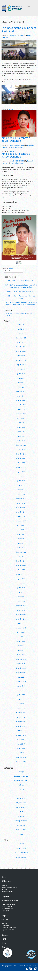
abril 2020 (21, 597)
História (4, 885)
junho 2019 (21, 641)
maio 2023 (21, 432)
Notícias (10, 109)
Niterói (21, 812)
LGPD (4, 939)
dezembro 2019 (21, 614)
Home (4, 877)
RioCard (4, 924)
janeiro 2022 (21, 503)
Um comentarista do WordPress (16, 313)
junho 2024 (21, 374)
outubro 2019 (21, 623)
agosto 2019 (21, 632)
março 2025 (21, 333)
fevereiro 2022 (21, 499)
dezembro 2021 (21, 507)
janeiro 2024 (21, 396)
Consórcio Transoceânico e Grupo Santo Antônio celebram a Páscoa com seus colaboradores (21, 303)
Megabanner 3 (21, 807)
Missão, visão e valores (9, 887)
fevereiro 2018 (21, 713)
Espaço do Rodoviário (9, 928)
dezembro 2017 (21, 722)
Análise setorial (7, 906)
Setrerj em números (8, 904)
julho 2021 (21, 530)
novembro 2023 (21, 405)
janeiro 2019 (21, 664)
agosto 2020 (21, 579)
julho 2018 (21, 690)
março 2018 (21, 708)
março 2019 (21, 655)
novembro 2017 (21, 726)
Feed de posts (21, 848)
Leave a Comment (17, 147)
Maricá (21, 794)
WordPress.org (21, 857)
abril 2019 (21, 650)
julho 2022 (21, 476)
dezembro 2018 (21, 668)
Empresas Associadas (21, 780)
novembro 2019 (21, 619)
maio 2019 (21, 646)
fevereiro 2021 (21, 552)
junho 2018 (21, 695)
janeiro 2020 (21, 610)
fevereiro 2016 (21, 762)
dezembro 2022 (21, 454)
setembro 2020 (21, 574)
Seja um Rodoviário (8, 930)
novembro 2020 (21, 565)
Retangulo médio (21, 821)
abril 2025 (21, 329)
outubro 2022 (21, 463)
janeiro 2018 (21, 717)
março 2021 (21, 548)
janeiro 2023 (21, 449)
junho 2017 (21, 748)
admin (22, 35)
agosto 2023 (21, 418)
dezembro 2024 (21, 347)
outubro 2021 (21, 516)
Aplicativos (5, 926)
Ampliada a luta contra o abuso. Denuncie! (16, 139)
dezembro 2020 (21, 561)
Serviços (5, 919)
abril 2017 (21, 753)
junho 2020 (21, 588)
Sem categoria (21, 830)
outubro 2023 (21, 409)
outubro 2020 (21, 570)
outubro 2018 (21, 677)
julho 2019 (21, 637)
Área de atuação (7, 891)
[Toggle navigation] (29, 6)
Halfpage (21, 785)
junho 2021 (21, 534)
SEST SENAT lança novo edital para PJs (21, 280)
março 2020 (21, 601)
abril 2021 (21, 543)
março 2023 (21, 441)
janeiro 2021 (21, 556)
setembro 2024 (21, 360)
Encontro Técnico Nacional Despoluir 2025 (21, 291)
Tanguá (21, 834)
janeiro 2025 (21, 342)
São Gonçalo (21, 825)
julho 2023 (21, 423)
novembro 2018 (21, 673)
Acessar (21, 844)
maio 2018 (21, 699)
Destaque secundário (21, 776)
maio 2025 (21, 324)
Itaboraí (21, 789)
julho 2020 (21, 583)
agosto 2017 (21, 739)
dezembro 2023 (21, 400)
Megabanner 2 (21, 803)
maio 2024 (21, 378)
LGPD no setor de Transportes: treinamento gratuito (21, 297)
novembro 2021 (21, 512)
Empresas (6, 896)
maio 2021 (21, 539)
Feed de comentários (21, 853)
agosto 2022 (21, 472)
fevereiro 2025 (21, 338)
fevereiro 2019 (21, 659)
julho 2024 (21, 369)
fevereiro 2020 (21, 606)
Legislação (5, 910)
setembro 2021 (21, 521)
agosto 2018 (21, 686)
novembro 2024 (21, 351)
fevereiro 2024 (21, 391)
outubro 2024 (21, 356)
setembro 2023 (21, 414)
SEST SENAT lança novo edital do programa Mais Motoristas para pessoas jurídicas (21, 286)
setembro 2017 (21, 735)
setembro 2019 (21, 628)
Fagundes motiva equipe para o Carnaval (19, 29)
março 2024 (21, 387)
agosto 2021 (21, 525)
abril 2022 (21, 490)
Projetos (5, 916)
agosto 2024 (21, 365)
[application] (19, 94)
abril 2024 (21, 383)
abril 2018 (21, 704)
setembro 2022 (21, 467)
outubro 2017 (21, 731)
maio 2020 (21, 592)
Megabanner (21, 798)
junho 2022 (21, 481)
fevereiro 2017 (21, 757)
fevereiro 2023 (21, 445)
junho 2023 (21, 427)
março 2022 (21, 494)
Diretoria (4, 889)
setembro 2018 (21, 681)
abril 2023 (21, 436)
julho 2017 (21, 744)
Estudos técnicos (7, 908)
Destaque (11, 151)
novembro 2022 (21, 458)
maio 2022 (21, 485)
